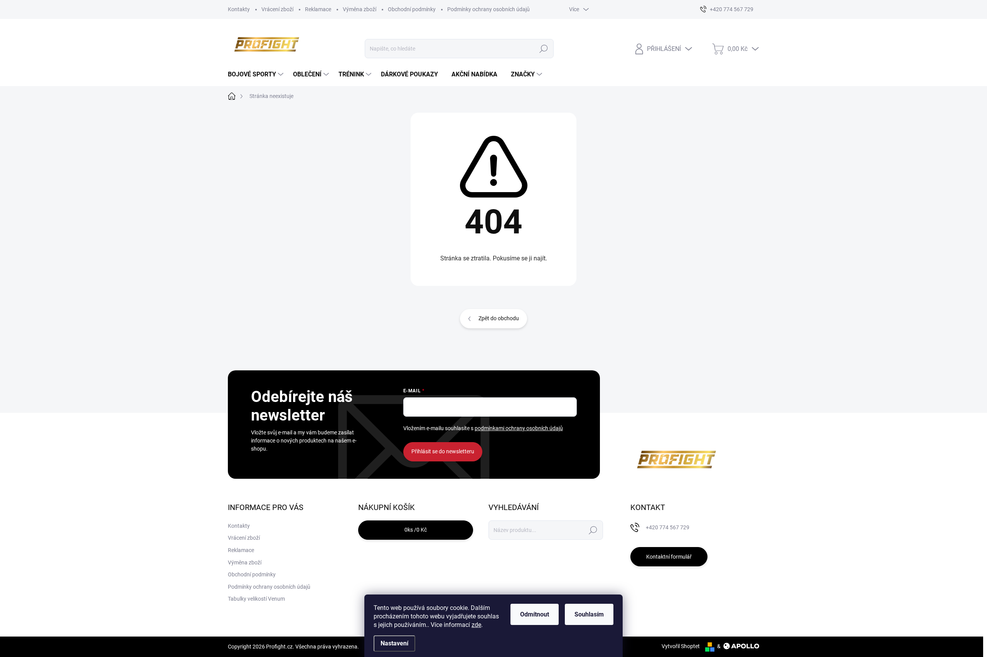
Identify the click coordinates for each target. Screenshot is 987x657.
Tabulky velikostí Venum (256, 599)
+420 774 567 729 (667, 527)
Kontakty (239, 9)
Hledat (544, 49)
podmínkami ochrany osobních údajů (519, 428)
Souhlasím (589, 614)
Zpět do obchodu (498, 318)
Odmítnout (534, 614)
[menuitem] (256, 74)
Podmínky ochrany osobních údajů (488, 9)
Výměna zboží (359, 9)
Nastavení (394, 643)
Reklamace (318, 9)
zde (476, 624)
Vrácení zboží (277, 9)
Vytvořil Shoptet (681, 646)
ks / (415, 530)
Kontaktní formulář (669, 557)
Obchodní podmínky (412, 9)
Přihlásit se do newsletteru (442, 451)
